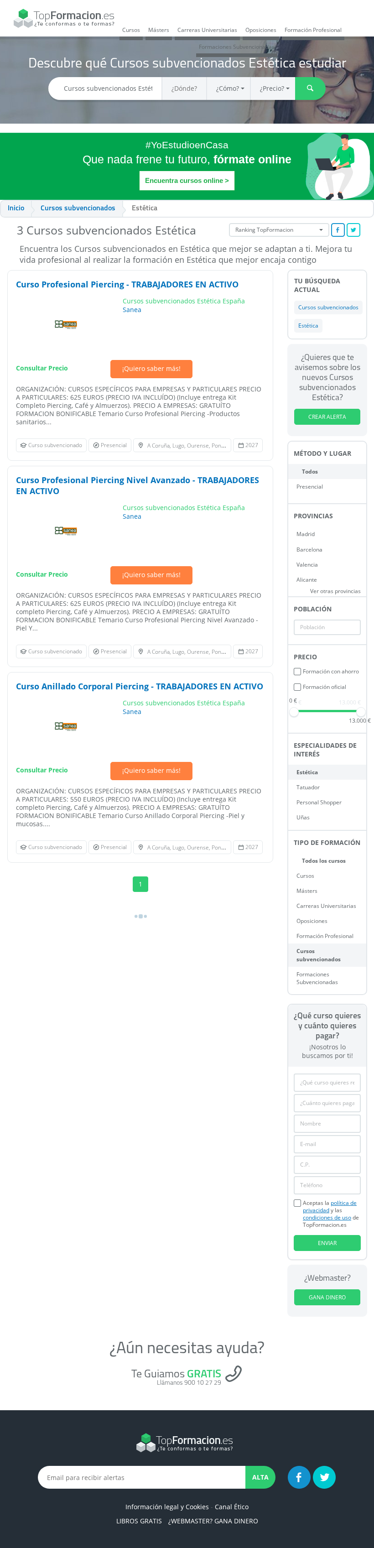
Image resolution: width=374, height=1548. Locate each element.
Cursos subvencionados (318, 955)
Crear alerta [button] (327, 417)
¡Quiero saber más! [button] (151, 368)
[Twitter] (324, 1477)
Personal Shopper (319, 802)
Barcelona (309, 549)
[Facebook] (299, 1477)
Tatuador (308, 787)
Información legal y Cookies (167, 1506)
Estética (307, 772)
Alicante (306, 580)
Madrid (305, 534)
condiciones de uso (327, 1217)
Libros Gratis (139, 1521)
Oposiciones (260, 30)
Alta (260, 1477)
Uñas (303, 817)
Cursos (131, 30)
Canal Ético (232, 1506)
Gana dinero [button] (327, 1297)
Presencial (309, 486)
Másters (158, 30)
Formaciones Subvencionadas (237, 47)
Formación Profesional (313, 30)
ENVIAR (327, 1243)
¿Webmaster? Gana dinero (213, 1521)
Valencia (307, 564)
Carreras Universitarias (207, 30)
